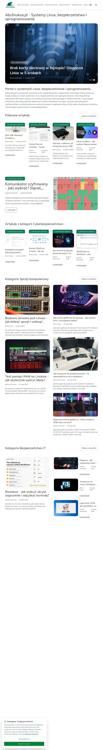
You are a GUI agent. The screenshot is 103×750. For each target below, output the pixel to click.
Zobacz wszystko (89, 116)
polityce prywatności (31, 734)
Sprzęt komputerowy (51, 5)
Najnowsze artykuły (23, 5)
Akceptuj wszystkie (24, 744)
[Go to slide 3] (94, 80)
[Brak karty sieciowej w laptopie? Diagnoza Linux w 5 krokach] (51, 53)
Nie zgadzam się (24, 739)
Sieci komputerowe (19, 62)
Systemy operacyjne (38, 125)
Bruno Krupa (9, 141)
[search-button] (91, 5)
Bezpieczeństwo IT (64, 5)
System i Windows (89, 5)
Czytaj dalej (11, 210)
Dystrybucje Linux (77, 5)
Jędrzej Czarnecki (10, 384)
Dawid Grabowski (16, 78)
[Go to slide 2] (92, 80)
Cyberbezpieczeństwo (37, 5)
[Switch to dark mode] (96, 5)
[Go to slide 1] (90, 80)
